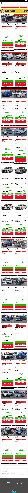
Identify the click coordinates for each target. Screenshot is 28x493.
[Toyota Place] (6, 3)
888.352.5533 (11, 50)
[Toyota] (1, 3)
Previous (0, 10)
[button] (13, 18)
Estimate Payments (7, 47)
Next (27, 10)
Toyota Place (3, 50)
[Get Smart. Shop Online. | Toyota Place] (14, 11)
